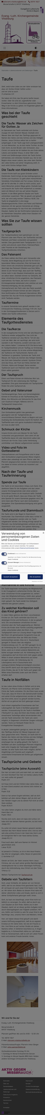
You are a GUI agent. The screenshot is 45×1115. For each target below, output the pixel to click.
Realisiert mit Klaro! (37, 581)
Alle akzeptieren (35, 577)
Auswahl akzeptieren (11, 577)
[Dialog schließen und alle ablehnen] (43, 531)
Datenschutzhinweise (27, 548)
